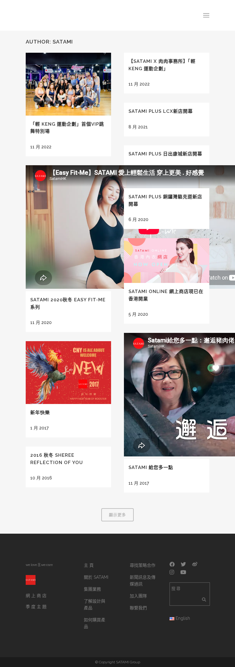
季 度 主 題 (36, 606)
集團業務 (92, 589)
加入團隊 (138, 595)
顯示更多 (117, 515)
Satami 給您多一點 (151, 467)
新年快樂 (40, 412)
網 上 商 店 (36, 595)
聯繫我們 (138, 607)
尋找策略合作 (142, 565)
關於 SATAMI (96, 577)
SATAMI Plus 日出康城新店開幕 (165, 154)
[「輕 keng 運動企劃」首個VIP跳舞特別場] (68, 84)
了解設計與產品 (94, 604)
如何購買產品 (94, 623)
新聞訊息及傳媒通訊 (142, 580)
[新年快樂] (68, 372)
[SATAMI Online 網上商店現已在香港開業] (166, 260)
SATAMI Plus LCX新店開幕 (161, 111)
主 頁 (89, 565)
